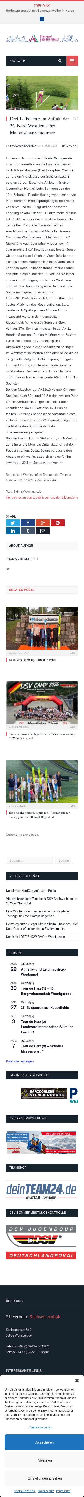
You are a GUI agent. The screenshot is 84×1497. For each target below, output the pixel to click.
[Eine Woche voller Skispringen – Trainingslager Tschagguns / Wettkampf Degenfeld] (42, 784)
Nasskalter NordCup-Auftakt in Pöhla (32, 660)
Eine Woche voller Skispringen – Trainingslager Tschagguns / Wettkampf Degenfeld (39, 814)
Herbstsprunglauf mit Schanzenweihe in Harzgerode (43, 10)
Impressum (63, 1491)
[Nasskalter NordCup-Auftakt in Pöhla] (42, 631)
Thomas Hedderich (23, 145)
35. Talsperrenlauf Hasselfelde (45, 1007)
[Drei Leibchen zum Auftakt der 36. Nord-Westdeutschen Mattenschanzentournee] (42, 94)
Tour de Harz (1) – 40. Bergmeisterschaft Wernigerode (46, 991)
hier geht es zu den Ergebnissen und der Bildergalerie (42, 497)
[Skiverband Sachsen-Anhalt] (42, 37)
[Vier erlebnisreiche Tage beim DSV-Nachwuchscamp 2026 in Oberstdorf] (42, 705)
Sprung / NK (70, 145)
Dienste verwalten (40, 1427)
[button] (77, 1380)
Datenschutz (46, 1491)
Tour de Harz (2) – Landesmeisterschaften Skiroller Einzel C (47, 1026)
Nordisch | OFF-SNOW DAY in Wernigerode (35, 936)
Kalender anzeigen (20, 1061)
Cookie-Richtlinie (25, 1491)
